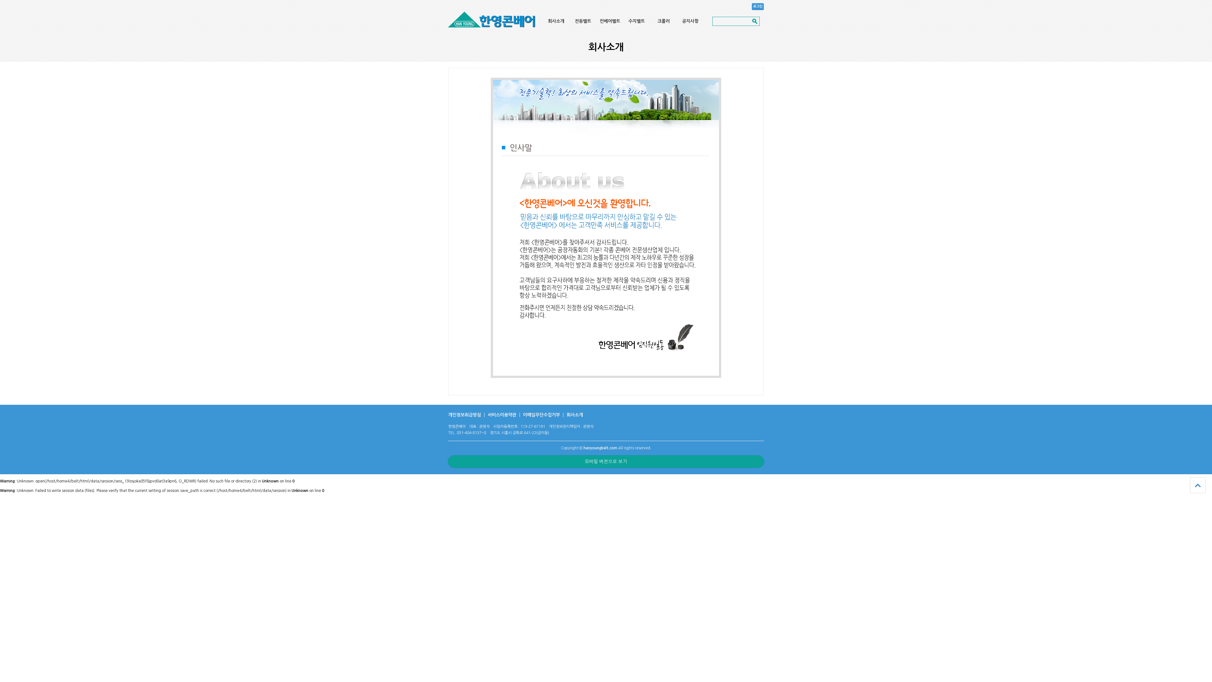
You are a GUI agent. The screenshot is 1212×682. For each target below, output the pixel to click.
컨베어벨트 (610, 21)
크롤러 (663, 21)
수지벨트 (636, 21)
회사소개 (556, 21)
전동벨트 (583, 21)
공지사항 (690, 21)
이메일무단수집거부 (541, 415)
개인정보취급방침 (464, 415)
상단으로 (1198, 485)
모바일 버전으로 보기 (606, 461)
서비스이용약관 (502, 415)
